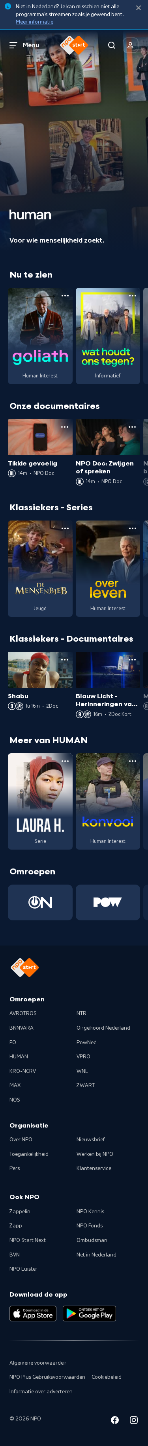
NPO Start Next (27, 1240)
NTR (81, 1013)
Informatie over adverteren (41, 1391)
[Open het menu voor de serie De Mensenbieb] (65, 528)
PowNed (87, 1042)
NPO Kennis (90, 1211)
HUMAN (18, 1057)
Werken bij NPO (95, 1154)
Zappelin (19, 1211)
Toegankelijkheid (29, 1154)
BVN (14, 1255)
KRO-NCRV (22, 1071)
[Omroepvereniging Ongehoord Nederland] (40, 902)
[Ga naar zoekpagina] (111, 45)
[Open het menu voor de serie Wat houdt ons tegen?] (132, 295)
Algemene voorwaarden (38, 1363)
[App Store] (32, 1313)
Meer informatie (34, 22)
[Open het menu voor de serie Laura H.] (65, 761)
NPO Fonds (90, 1226)
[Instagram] (134, 1421)
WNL (82, 1071)
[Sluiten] (138, 8)
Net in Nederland (96, 1255)
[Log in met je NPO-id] (131, 45)
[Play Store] (89, 1313)
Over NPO (20, 1139)
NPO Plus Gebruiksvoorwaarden (47, 1377)
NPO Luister (23, 1269)
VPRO (83, 1057)
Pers (14, 1168)
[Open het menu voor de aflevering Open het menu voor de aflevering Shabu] (64, 659)
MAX (15, 1085)
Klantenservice (94, 1168)
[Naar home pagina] (74, 45)
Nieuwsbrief (91, 1139)
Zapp (15, 1226)
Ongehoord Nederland (103, 1028)
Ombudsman (92, 1240)
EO (12, 1042)
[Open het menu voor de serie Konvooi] (132, 761)
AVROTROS (23, 1013)
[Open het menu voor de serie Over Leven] (132, 528)
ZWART (86, 1085)
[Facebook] (115, 1421)
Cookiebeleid (107, 1377)
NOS (14, 1100)
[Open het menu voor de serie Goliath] (65, 295)
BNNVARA (21, 1028)
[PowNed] (108, 902)
